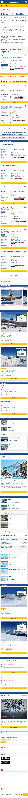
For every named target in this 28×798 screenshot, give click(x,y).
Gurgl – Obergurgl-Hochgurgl (8, 660)
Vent (2, 676)
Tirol (10, 57)
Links (16, 774)
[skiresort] (14, 2)
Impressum (3, 778)
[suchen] (26, 2)
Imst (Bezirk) (3, 58)
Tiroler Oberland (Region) (16, 57)
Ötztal (7, 58)
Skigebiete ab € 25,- (6, 32)
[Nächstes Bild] (26, 297)
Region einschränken (19, 137)
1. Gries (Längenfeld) (7, 144)
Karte (3, 137)
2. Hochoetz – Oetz (6, 106)
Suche (9, 137)
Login (16, 781)
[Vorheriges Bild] (2, 297)
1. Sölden (4, 56)
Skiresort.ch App (5, 754)
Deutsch (6, 770)
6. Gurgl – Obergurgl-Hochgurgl (10, 251)
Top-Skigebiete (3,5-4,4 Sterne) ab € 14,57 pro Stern (14, 30)
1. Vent (3, 85)
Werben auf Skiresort (6, 784)
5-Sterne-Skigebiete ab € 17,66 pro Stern (11, 29)
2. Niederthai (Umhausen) (9, 165)
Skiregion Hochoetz (6, 401)
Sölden (2, 385)
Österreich (6, 57)
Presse (2, 781)
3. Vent (3, 186)
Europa (2, 57)
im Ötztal (9, 336)
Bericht (13, 397)
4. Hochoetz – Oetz (6, 207)
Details (14, 73)
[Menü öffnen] (2, 2)
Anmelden (3, 741)
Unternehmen (18, 778)
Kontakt (2, 774)
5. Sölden (4, 230)
